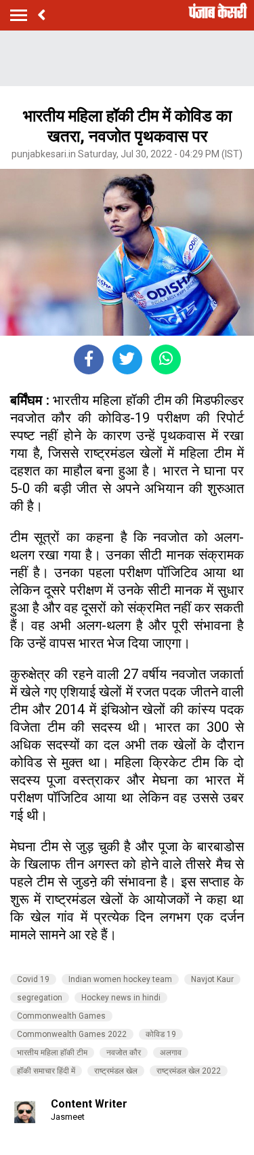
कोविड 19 (161, 1034)
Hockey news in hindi (121, 997)
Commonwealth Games (61, 1016)
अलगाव (171, 1052)
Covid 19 (33, 979)
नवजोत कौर (123, 1052)
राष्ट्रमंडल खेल (115, 1071)
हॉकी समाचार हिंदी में (46, 1071)
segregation (39, 997)
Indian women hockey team (120, 979)
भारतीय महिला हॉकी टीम (52, 1052)
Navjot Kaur (212, 979)
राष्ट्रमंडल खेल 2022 (188, 1071)
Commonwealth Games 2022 (72, 1034)
